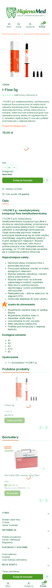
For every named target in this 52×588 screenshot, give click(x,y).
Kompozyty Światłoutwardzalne (37, 34)
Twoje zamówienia (10, 571)
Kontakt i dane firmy (11, 519)
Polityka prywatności (11, 537)
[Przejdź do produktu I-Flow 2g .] (26, 389)
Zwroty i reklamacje (11, 539)
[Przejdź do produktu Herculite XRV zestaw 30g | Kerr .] (26, 459)
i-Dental (5, 84)
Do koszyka (12, 493)
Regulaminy (7, 542)
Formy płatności (9, 554)
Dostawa (6, 557)
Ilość (4, 163)
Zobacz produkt (14, 420)
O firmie (5, 522)
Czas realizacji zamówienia (14, 560)
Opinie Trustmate (10, 525)
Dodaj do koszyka (22, 180)
